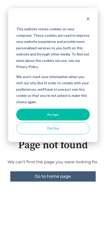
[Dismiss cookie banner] (88, 19)
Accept (53, 114)
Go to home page (53, 176)
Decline (53, 128)
